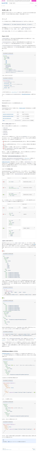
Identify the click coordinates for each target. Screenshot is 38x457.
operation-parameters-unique (8, 116)
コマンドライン (14, 92)
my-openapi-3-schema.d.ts (8, 287)
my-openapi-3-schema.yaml (8, 53)
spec (4, 120)
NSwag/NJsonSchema (26, 94)
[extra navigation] (36, 3)
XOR (34, 244)
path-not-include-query (7, 118)
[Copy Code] (34, 24)
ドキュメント (27, 158)
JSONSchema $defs (6, 353)
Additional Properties (6, 161)
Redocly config (22, 108)
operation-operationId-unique (8, 114)
